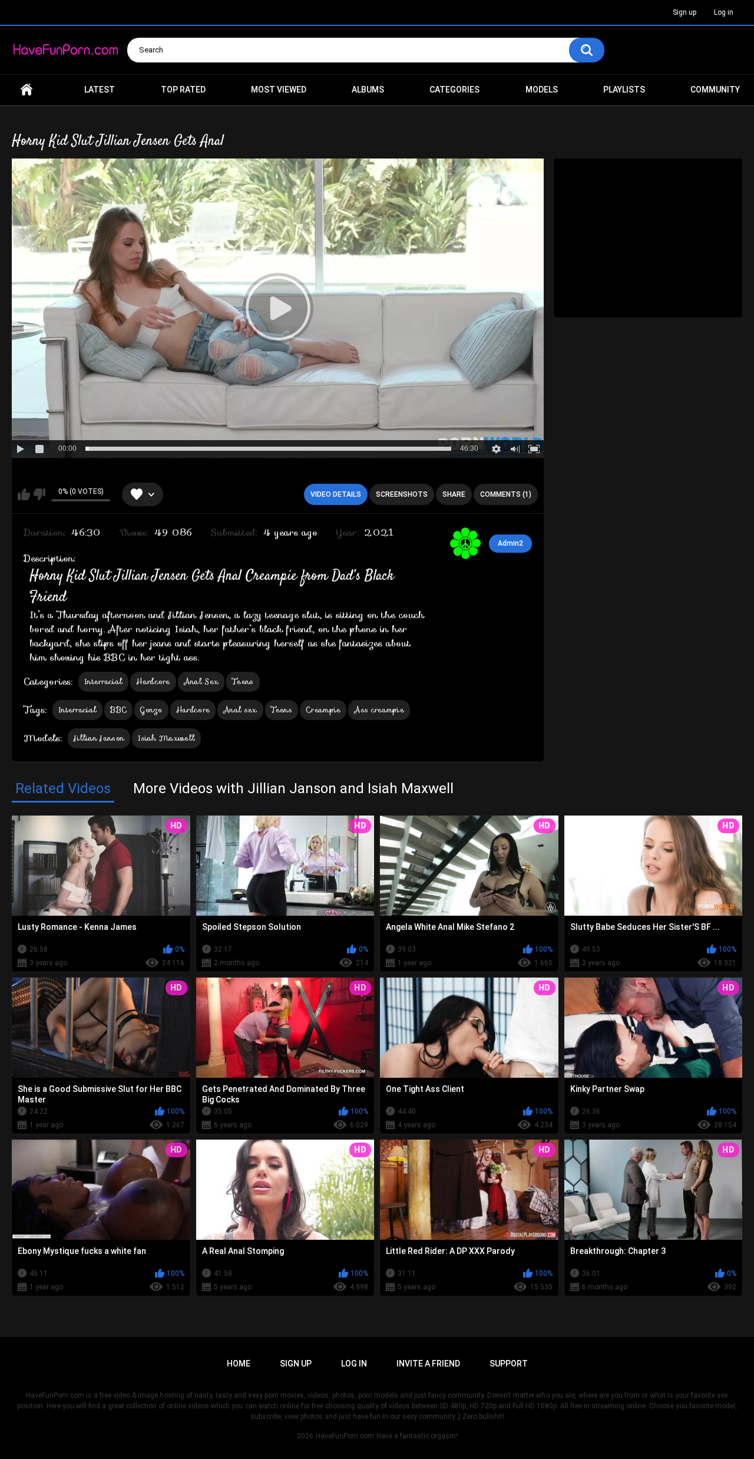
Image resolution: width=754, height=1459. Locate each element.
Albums (368, 89)
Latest (99, 89)
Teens (243, 681)
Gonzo (151, 709)
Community (715, 89)
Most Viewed (278, 89)
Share (453, 494)
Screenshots (402, 494)
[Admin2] (465, 543)
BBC (118, 709)
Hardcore (153, 681)
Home (26, 90)
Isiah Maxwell (166, 738)
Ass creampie (379, 709)
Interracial (103, 681)
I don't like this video (39, 494)
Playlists (624, 89)
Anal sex (240, 709)
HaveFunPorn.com (345, 1436)
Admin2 (510, 543)
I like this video (24, 494)
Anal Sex (201, 681)
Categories (454, 89)
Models (541, 89)
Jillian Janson (99, 738)
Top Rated (183, 89)
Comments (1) (505, 494)
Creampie (323, 709)
